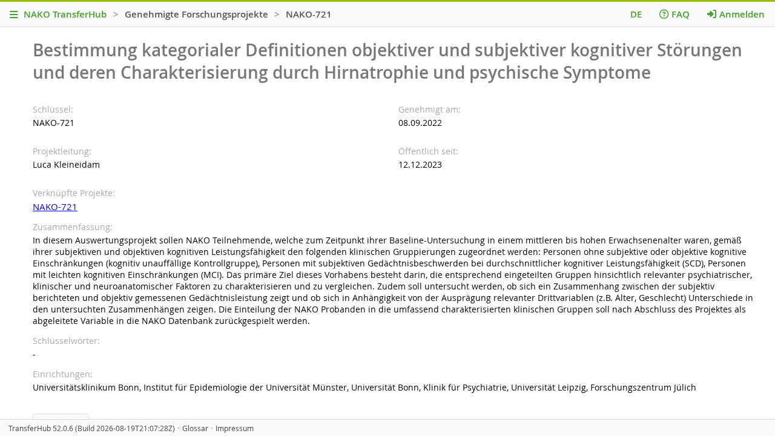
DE (636, 14)
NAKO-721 (55, 206)
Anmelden (742, 14)
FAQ (680, 14)
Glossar (195, 428)
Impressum (235, 428)
